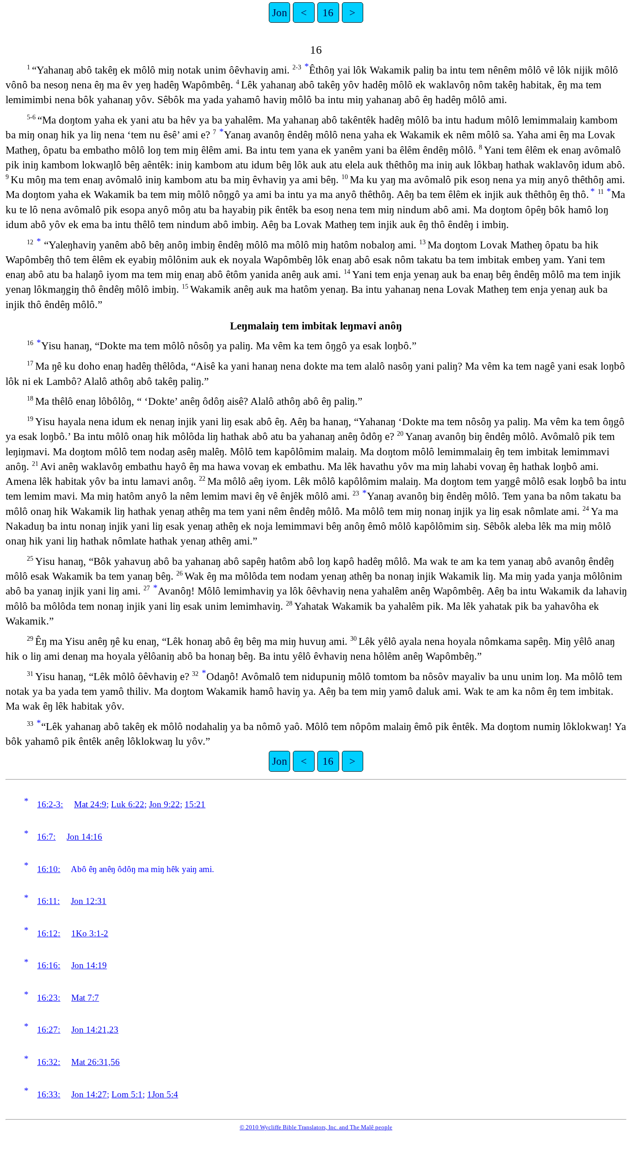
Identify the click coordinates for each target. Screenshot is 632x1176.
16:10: (48, 869)
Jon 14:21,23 (94, 1029)
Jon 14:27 (89, 1094)
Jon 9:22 (164, 804)
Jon (279, 12)
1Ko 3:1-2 (89, 933)
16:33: (48, 1094)
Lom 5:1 (127, 1094)
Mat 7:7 (85, 998)
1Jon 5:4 (162, 1094)
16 (328, 12)
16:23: (48, 998)
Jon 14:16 (84, 837)
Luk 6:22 (127, 804)
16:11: (48, 901)
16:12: (48, 933)
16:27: (48, 1029)
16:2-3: (50, 804)
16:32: (48, 1062)
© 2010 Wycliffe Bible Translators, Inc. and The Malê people (316, 1127)
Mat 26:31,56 (95, 1062)
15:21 (195, 804)
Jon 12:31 (88, 901)
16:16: (48, 965)
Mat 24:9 (90, 804)
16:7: (46, 837)
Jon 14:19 (89, 965)
